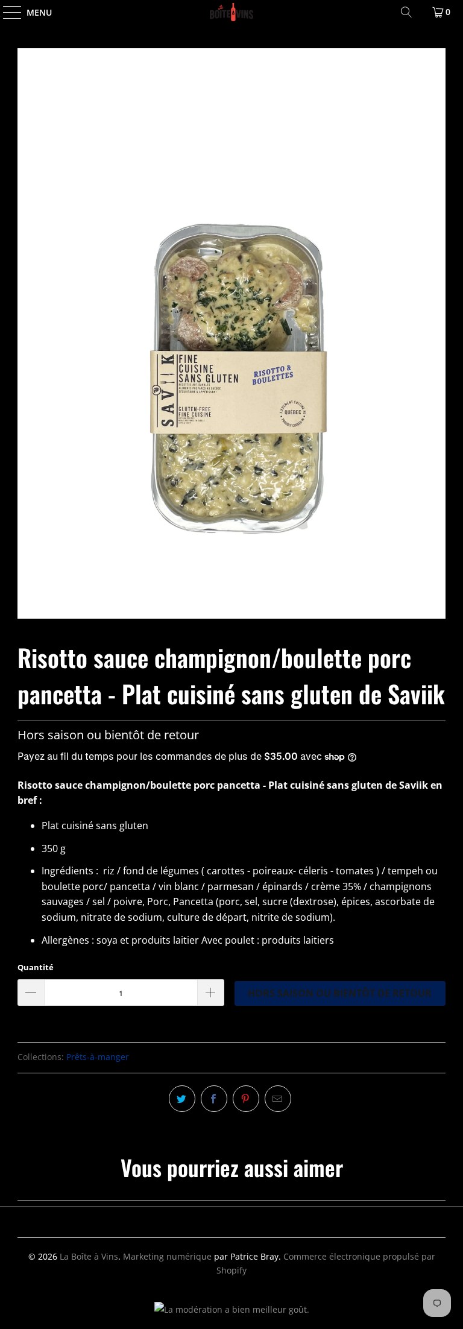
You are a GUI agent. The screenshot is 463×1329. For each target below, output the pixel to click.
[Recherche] (406, 12)
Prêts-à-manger (97, 1056)
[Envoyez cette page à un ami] (278, 1098)
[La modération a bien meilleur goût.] (231, 1309)
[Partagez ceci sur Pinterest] (246, 1098)
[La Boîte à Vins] (231, 12)
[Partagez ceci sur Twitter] (182, 1098)
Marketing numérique (167, 1256)
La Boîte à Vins (89, 1256)
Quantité (35, 967)
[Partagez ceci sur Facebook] (214, 1098)
